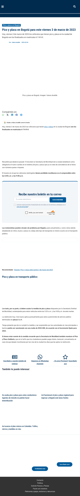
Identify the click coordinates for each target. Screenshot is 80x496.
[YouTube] (21, 458)
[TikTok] (17, 458)
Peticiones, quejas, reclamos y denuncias (40, 491)
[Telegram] (21, 115)
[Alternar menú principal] (2, 6)
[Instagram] (13, 458)
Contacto (40, 480)
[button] (74, 6)
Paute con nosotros (40, 489)
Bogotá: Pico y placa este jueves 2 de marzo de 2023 (33, 270)
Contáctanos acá (40, 469)
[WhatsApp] (3, 115)
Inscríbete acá (64, 464)
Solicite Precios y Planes (40, 486)
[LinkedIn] (12, 115)
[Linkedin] (9, 458)
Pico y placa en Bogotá (11, 25)
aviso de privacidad (22, 207)
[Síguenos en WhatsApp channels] (40, 357)
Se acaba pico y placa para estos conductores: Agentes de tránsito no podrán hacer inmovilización (19, 398)
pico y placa (48, 127)
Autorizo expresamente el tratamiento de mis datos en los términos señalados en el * (41, 206)
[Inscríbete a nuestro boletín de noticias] (14, 357)
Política (40, 483)
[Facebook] (17, 115)
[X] (7, 115)
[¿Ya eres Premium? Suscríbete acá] (65, 357)
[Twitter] (5, 458)
